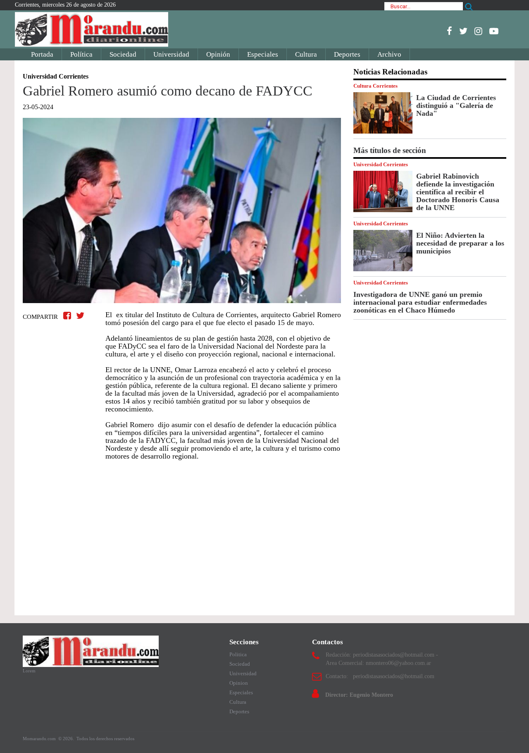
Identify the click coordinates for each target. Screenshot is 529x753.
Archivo (389, 54)
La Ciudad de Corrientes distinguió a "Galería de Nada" (456, 105)
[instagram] (478, 31)
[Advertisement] (182, 534)
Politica (238, 654)
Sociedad (123, 54)
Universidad (171, 54)
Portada (42, 54)
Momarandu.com (40, 738)
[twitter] (463, 31)
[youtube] (493, 31)
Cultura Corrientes (375, 86)
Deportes (347, 54)
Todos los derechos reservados (105, 738)
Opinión (218, 54)
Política (81, 54)
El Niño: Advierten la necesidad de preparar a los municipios (460, 243)
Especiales (262, 54)
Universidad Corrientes (380, 164)
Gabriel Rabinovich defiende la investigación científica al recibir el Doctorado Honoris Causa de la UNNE (457, 192)
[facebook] (449, 31)
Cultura (306, 54)
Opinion (238, 683)
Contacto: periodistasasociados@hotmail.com (380, 676)
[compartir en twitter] (80, 316)
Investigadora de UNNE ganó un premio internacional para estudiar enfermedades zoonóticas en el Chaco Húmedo (420, 302)
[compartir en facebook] (68, 316)
